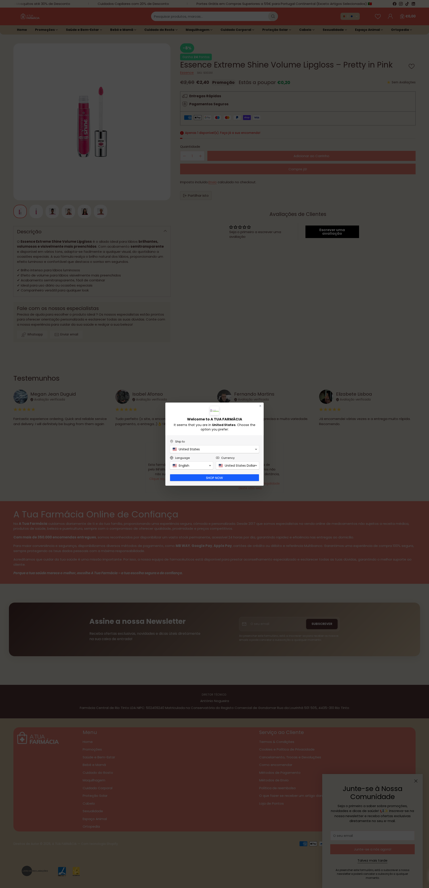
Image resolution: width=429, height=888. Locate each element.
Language (182, 458)
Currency (228, 458)
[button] (214, 449)
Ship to (180, 441)
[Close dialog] (260, 405)
